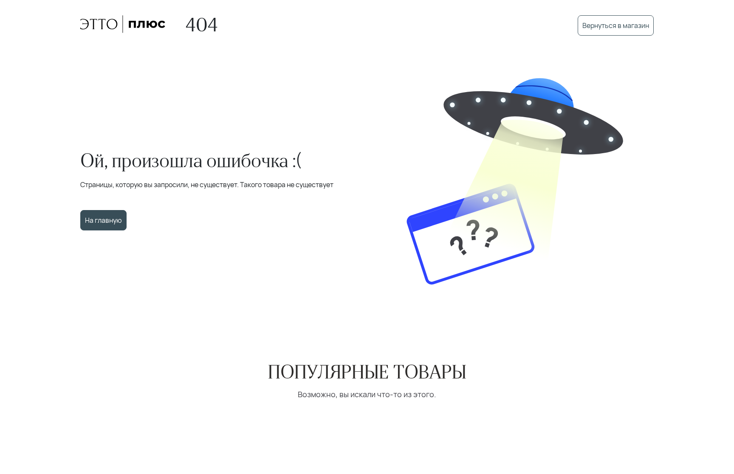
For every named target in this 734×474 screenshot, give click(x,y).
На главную (103, 220)
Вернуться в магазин (615, 25)
